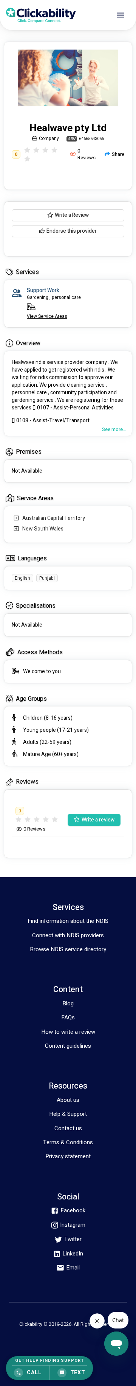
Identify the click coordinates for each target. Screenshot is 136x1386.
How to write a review (68, 1032)
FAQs (68, 1017)
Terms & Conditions (68, 1142)
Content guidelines (68, 1046)
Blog (68, 1003)
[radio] (27, 150)
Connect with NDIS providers (68, 935)
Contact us (68, 1128)
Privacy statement (68, 1156)
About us (68, 1100)
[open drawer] (120, 15)
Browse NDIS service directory (68, 949)
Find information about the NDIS (68, 921)
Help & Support (68, 1114)
